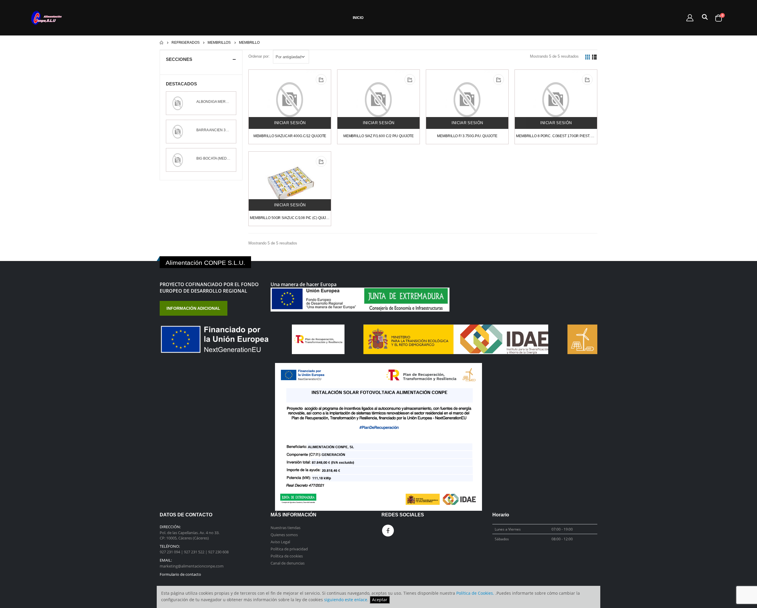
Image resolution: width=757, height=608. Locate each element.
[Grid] (588, 56)
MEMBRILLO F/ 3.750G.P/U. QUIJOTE (467, 136)
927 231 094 (170, 552)
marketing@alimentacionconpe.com (192, 566)
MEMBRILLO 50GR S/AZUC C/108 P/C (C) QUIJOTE (290, 218)
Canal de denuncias (288, 563)
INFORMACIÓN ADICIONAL (193, 308)
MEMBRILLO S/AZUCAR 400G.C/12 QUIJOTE (289, 136)
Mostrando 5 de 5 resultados (554, 56)
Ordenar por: (259, 56)
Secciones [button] (179, 59)
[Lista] (594, 56)
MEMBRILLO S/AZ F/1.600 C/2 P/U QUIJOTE (378, 136)
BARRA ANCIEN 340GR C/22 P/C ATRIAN (213, 130)
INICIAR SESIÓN (290, 123)
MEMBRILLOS (219, 42)
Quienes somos (284, 534)
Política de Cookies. (475, 593)
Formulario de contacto (180, 574)
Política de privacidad (289, 549)
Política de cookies (287, 556)
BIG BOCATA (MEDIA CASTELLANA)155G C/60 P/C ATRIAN (213, 158)
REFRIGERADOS (186, 42)
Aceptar (379, 599)
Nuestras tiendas (285, 527)
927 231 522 (194, 552)
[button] (704, 18)
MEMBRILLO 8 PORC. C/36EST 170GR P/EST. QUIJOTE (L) (556, 136)
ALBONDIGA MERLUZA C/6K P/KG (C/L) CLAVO (213, 102)
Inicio (358, 18)
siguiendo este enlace (345, 599)
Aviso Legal (280, 541)
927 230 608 (218, 552)
